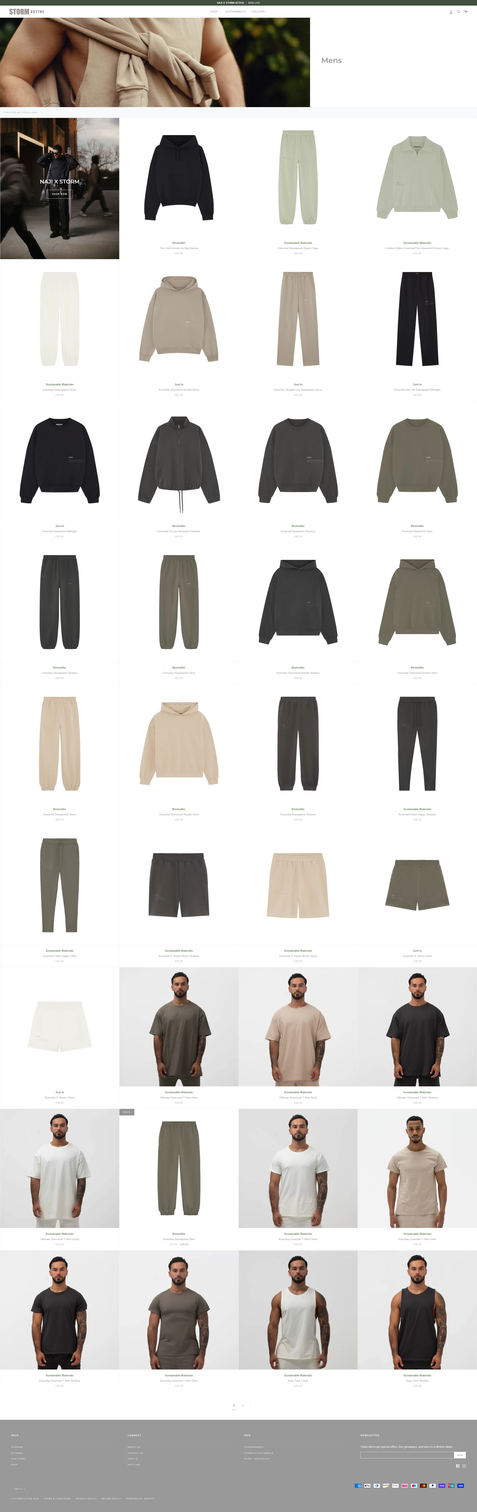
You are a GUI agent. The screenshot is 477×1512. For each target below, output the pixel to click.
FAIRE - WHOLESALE (256, 1459)
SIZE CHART (18, 1459)
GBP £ (18, 1489)
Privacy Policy (86, 1499)
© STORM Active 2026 (25, 1499)
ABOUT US (134, 1447)
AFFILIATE (134, 1465)
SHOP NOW (59, 194)
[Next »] (255, 1406)
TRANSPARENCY (254, 1447)
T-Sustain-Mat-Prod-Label (21, 112)
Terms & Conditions (57, 1499)
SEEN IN (133, 1459)
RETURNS (17, 1453)
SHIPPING (17, 1447)
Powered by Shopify (140, 1499)
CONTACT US (135, 1453)
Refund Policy (112, 1499)
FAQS (14, 1465)
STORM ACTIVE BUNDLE (258, 1453)
